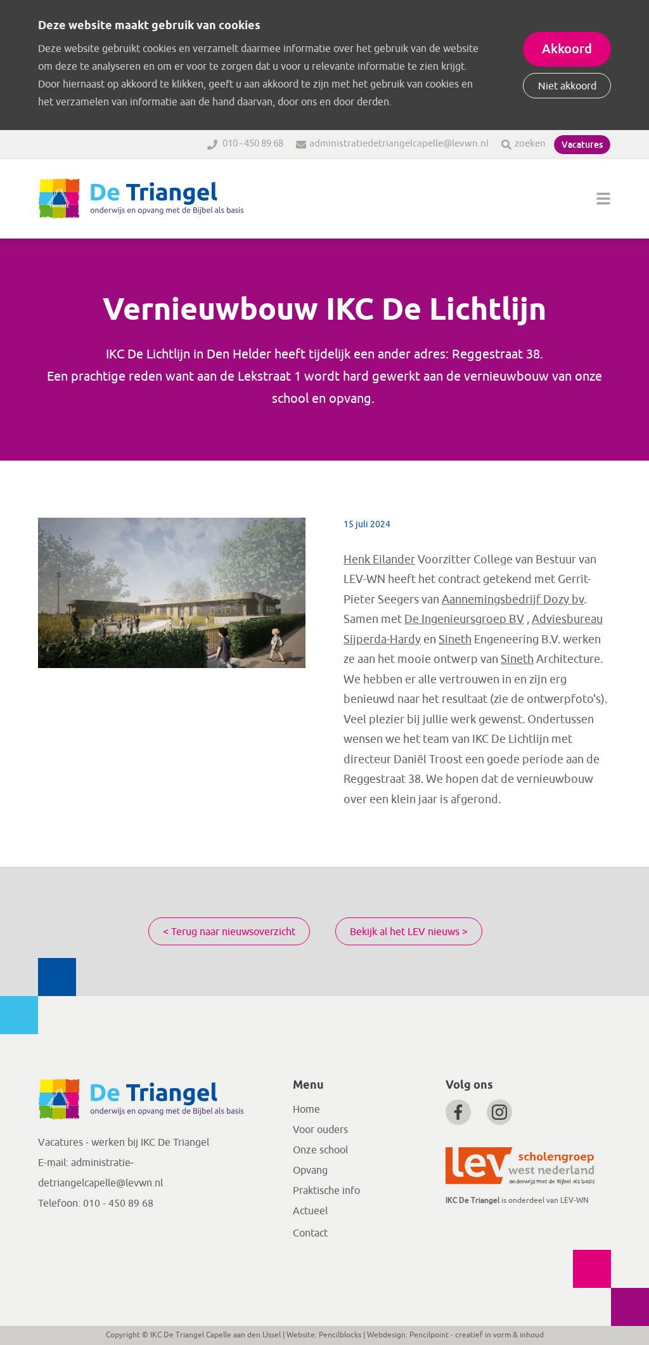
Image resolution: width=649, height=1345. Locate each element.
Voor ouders (320, 1130)
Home (306, 1109)
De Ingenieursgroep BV (464, 619)
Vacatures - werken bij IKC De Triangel (123, 1142)
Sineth (455, 639)
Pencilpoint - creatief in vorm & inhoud (476, 1335)
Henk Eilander (379, 560)
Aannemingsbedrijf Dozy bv (513, 600)
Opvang (310, 1170)
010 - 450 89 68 (252, 144)
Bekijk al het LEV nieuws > (409, 932)
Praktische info (326, 1190)
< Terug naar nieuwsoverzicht (229, 932)
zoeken (530, 144)
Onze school (320, 1150)
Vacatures (582, 144)
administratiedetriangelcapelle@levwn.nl (399, 144)
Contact (310, 1233)
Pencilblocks (340, 1335)
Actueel (310, 1211)
